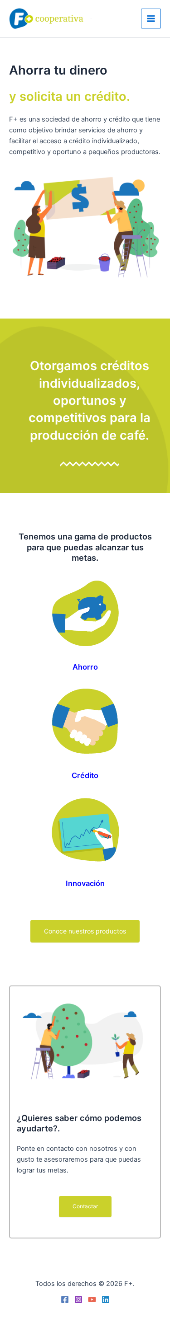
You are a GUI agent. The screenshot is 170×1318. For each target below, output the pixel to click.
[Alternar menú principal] (151, 18)
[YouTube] (92, 1299)
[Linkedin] (106, 1299)
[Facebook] (65, 1299)
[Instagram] (78, 1299)
